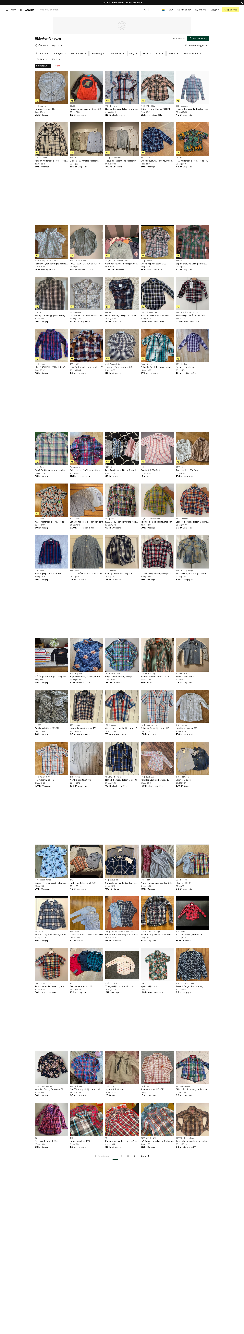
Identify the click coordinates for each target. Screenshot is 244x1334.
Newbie (43, 106)
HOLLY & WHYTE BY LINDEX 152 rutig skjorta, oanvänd (50, 367)
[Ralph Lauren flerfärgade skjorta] (86, 448)
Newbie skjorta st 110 (45, 109)
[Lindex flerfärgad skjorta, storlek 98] (122, 293)
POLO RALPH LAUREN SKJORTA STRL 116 (85, 263)
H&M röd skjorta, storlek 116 (189, 934)
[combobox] (93, 9)
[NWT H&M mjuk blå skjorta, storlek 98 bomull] (51, 913)
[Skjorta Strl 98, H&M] (122, 1067)
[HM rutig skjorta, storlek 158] (51, 552)
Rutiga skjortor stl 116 (80, 1141)
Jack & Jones (45, 880)
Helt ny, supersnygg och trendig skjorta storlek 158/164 (50, 315)
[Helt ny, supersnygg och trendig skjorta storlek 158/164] (51, 293)
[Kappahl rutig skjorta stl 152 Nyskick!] (86, 706)
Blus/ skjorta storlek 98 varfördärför (45, 1141)
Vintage (153, 674)
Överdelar (43, 45)
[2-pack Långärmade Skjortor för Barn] (122, 861)
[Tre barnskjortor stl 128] (86, 964)
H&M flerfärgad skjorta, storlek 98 (192, 161)
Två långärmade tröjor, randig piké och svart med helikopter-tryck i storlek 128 (51, 676)
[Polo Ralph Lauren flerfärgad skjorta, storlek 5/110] (157, 758)
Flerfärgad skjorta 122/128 (47, 728)
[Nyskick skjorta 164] (157, 964)
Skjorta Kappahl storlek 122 (153, 263)
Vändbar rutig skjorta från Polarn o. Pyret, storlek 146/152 (157, 934)
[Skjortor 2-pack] (192, 758)
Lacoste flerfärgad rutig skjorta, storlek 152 (191, 109)
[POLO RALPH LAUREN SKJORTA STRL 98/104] (157, 293)
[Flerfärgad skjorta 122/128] (51, 706)
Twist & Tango (190, 983)
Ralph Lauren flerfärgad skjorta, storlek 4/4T (50, 986)
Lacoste (184, 106)
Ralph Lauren (80, 261)
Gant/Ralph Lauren (121, 261)
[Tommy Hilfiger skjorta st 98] (122, 345)
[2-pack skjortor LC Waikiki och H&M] (86, 913)
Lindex (148, 158)
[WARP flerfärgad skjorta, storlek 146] (51, 500)
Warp (42, 519)
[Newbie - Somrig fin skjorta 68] (51, 1067)
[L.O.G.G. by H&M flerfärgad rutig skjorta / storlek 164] (122, 500)
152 (177, 106)
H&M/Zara (79, 519)
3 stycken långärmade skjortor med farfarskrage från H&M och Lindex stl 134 (122, 161)
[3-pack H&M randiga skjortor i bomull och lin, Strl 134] (86, 139)
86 (71, 312)
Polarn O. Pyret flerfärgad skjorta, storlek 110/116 (157, 367)
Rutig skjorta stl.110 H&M (152, 1089)
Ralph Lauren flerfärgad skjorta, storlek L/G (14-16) (120, 676)
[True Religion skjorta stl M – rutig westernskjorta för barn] (192, 1119)
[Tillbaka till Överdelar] (36, 45)
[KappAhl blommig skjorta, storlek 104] (86, 655)
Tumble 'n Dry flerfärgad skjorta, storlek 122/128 (156, 573)
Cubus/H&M (114, 880)
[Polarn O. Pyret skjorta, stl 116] (157, 706)
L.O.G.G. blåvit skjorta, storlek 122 (86, 573)
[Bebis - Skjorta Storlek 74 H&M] (157, 87)
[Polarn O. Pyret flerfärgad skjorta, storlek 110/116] (157, 345)
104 (142, 467)
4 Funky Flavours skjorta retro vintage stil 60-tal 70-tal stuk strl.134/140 (155, 676)
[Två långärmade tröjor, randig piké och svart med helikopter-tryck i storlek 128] (51, 655)
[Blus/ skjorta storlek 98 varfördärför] (51, 1119)
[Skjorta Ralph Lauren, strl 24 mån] (192, 1067)
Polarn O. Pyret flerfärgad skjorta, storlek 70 (51, 263)
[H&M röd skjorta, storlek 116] (192, 913)
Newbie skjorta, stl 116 (186, 728)
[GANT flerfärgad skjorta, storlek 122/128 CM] (86, 1067)
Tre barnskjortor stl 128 (81, 986)
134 (71, 158)
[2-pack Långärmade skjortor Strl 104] (157, 861)
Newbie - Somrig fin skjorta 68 (49, 1089)
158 (106, 725)
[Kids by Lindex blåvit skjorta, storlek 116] (122, 552)
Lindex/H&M (116, 158)
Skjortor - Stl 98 (183, 883)
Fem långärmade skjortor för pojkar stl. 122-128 (121, 470)
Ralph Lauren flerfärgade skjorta (85, 470)
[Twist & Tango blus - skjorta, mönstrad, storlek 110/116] (192, 964)
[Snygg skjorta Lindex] (192, 345)
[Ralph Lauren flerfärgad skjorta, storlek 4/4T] (51, 964)
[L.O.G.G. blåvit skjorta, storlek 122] (86, 552)
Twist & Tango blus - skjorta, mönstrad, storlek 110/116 (189, 986)
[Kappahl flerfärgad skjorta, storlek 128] (51, 139)
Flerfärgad (41, 65)
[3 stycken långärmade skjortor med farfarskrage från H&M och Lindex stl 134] (122, 139)
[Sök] (145, 9)
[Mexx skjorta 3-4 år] (192, 655)
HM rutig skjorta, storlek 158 (48, 573)
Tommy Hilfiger (116, 364)
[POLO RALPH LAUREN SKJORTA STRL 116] (86, 242)
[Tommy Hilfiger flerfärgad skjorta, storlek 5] (192, 552)
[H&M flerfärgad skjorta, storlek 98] (192, 139)
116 (106, 106)
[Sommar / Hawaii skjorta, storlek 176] (51, 861)
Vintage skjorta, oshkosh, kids (119, 986)
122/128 (179, 261)
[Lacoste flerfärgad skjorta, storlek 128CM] (192, 500)
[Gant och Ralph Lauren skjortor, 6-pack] (122, 242)
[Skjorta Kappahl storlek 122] (157, 242)
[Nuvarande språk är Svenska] (163, 9)
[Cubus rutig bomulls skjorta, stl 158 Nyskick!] (122, 706)
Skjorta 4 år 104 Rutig (151, 470)
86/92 (72, 106)
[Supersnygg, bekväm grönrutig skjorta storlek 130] (192, 242)
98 (142, 158)
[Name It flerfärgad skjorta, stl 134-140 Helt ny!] (122, 758)
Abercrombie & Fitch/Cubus (122, 932)
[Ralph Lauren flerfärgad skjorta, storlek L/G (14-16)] (122, 655)
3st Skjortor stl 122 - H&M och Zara (86, 522)
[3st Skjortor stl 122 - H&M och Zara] (86, 500)
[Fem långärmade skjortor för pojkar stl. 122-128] (122, 448)
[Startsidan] (26, 9)
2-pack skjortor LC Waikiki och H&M (86, 934)
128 (36, 158)
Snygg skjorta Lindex (186, 367)
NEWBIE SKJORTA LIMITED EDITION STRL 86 (86, 315)
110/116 (179, 983)
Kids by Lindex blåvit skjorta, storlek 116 (118, 573)
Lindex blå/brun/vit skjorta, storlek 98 (157, 161)
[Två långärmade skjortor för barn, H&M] (157, 1119)
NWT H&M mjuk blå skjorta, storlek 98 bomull (51, 934)
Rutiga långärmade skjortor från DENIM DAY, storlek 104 (120, 1141)
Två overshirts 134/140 (187, 470)
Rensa (57, 65)
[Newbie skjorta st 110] (51, 87)
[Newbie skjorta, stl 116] (192, 706)
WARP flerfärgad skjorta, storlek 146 (50, 522)
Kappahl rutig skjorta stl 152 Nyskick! (83, 728)
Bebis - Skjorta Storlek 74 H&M (155, 109)
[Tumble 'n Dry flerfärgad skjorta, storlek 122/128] (157, 552)
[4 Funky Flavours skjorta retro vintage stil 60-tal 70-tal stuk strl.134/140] (157, 655)
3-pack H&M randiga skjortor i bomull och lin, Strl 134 (84, 161)
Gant (42, 467)
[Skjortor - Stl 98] (192, 861)
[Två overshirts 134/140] (192, 448)
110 (36, 106)
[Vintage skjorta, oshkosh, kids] (122, 964)
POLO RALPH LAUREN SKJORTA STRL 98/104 (156, 315)
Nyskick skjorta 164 (150, 986)
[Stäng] (241, 2)
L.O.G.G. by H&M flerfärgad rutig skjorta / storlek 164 (120, 522)
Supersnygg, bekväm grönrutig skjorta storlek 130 (190, 263)
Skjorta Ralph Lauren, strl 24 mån (191, 1089)
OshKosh (113, 983)
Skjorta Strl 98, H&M (114, 1089)
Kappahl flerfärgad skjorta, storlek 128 (51, 161)
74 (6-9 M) (145, 106)
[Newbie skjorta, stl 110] (86, 758)
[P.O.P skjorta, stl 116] (51, 758)
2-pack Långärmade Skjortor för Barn (120, 883)
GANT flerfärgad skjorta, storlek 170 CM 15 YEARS (50, 470)
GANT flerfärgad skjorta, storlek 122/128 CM (85, 1089)
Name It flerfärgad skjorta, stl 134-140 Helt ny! (121, 780)
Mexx (186, 674)
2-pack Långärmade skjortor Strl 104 (156, 883)
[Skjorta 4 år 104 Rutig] (157, 448)
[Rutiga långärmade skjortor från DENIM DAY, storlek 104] (122, 1119)
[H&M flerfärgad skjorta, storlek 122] (86, 345)
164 (177, 364)
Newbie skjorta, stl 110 (80, 780)
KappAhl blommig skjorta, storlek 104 (85, 676)
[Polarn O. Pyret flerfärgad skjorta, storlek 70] (51, 242)
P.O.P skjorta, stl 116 (44, 780)
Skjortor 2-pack (183, 780)
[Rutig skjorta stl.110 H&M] (157, 1067)
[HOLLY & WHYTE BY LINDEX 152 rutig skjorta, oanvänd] (51, 345)
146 (36, 519)
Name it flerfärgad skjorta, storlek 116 (121, 109)
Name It (113, 106)
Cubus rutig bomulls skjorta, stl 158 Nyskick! (121, 728)
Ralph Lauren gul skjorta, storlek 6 (157, 522)
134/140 (108, 261)
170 (36, 467)
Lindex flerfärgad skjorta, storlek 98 (120, 315)
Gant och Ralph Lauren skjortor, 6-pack (121, 263)
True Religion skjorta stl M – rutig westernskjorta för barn (191, 1141)
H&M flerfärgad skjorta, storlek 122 (86, 367)
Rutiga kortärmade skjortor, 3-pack (121, 934)
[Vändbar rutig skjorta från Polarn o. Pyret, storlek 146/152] (157, 913)
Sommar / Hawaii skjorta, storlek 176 (50, 883)
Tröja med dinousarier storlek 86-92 (86, 109)
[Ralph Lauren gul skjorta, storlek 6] (157, 500)
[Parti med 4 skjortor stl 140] (86, 861)
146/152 (144, 932)
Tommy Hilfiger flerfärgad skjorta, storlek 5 (192, 573)
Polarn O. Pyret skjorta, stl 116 (155, 728)
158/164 (38, 312)
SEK (171, 9)
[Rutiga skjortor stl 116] (86, 1119)
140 (71, 880)
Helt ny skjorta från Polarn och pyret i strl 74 (190, 315)
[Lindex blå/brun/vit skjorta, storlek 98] (157, 139)
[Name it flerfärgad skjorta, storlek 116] (122, 87)
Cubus (113, 725)
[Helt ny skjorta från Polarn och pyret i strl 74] (192, 293)
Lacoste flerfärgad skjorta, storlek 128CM (192, 522)
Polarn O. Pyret (52, 261)
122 (142, 261)
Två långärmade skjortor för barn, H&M (156, 1141)
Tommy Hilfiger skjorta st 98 (118, 367)
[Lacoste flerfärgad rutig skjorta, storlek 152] (192, 87)
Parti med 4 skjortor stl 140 (83, 883)
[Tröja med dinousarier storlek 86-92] (86, 87)
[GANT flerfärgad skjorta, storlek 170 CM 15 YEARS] (51, 448)
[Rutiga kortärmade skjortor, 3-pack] (122, 913)
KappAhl (43, 158)
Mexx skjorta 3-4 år (185, 676)
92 (106, 880)
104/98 (144, 312)
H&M (153, 106)
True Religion (189, 1138)
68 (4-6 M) (39, 261)
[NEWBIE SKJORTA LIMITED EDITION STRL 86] (86, 293)
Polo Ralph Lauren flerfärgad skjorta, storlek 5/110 (154, 780)
